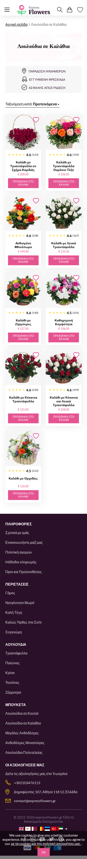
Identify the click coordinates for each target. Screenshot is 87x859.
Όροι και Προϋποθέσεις (23, 572)
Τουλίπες (12, 682)
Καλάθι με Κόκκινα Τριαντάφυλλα (23, 399)
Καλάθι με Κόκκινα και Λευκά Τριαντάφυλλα (64, 401)
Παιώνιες (12, 663)
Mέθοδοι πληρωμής (21, 562)
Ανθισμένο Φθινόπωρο (23, 245)
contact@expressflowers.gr (35, 801)
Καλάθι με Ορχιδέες (23, 478)
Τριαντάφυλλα (16, 653)
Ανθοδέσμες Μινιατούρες (25, 743)
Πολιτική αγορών (18, 552)
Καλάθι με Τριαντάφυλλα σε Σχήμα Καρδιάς (23, 166)
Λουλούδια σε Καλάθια (23, 723)
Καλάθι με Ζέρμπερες (23, 322)
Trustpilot (60, 773)
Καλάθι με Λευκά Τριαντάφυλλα (63, 245)
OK (43, 852)
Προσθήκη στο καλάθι (23, 183)
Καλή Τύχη (13, 612)
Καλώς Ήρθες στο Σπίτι (23, 622)
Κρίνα (9, 672)
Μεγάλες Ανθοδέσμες (22, 733)
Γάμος (10, 593)
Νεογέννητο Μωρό (19, 602)
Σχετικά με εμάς (17, 532)
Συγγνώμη (13, 632)
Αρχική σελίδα (16, 24)
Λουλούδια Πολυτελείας (24, 752)
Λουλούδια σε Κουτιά (21, 713)
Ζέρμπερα (13, 692)
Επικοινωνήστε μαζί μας (24, 542)
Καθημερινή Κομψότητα (64, 322)
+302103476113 (27, 783)
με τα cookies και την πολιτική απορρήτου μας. (46, 843)
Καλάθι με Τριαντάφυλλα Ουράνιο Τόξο (64, 166)
